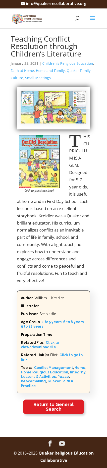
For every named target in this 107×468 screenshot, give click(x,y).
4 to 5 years (51, 322)
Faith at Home (22, 70)
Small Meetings (38, 77)
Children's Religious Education (67, 63)
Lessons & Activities (38, 377)
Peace (63, 377)
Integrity (77, 372)
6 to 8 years (73, 322)
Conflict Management (53, 368)
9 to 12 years (32, 326)
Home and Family (50, 70)
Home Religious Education (44, 372)
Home (80, 368)
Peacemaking (33, 381)
